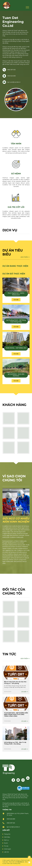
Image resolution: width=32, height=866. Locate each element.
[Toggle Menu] (27, 7)
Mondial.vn (20, 862)
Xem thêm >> (25, 257)
